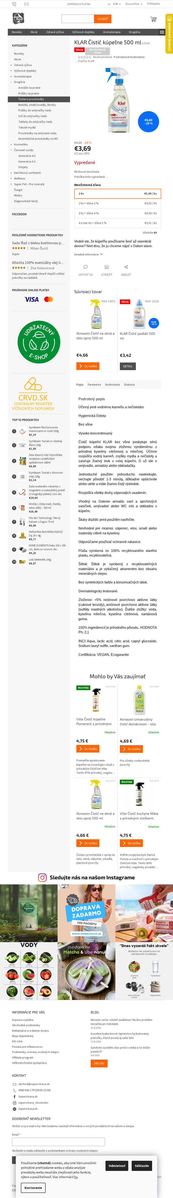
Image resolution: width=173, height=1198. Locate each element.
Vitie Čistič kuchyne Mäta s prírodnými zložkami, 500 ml (137, 816)
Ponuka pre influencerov (25, 1045)
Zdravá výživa (21, 65)
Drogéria (17, 82)
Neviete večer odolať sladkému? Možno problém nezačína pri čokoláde (120, 1020)
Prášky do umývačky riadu (33, 110)
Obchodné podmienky (24, 1023)
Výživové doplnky (23, 71)
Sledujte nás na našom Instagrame (90, 877)
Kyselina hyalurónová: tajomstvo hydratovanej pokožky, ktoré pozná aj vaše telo (118, 1034)
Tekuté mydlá (25, 127)
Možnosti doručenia (85, 172)
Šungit (16, 190)
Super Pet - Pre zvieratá (27, 184)
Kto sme (15, 1039)
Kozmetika (19, 144)
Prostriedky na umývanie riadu (36, 133)
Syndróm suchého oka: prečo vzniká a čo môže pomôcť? (119, 1048)
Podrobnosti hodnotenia (127, 57)
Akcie (15, 59)
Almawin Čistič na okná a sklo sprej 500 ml (94, 815)
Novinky (17, 54)
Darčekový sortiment (25, 173)
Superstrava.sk (26, 1094)
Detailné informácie (85, 254)
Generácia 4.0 (25, 156)
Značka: (84, 61)
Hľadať (101, 19)
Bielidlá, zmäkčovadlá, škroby (35, 105)
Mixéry (16, 195)
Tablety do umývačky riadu (34, 122)
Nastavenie (32, 1188)
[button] (94, 757)
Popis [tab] (78, 385)
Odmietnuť (115, 1166)
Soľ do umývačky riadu (31, 116)
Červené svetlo (22, 150)
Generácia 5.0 (25, 162)
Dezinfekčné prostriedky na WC (36, 139)
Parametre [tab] (92, 385)
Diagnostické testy (24, 201)
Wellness (18, 178)
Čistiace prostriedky (29, 99)
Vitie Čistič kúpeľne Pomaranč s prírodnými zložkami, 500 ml (92, 721)
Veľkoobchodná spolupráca (27, 1061)
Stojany (21, 167)
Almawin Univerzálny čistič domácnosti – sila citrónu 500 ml (136, 722)
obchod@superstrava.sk (32, 1082)
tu (74, 1177)
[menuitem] (15, 32)
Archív (98, 1061)
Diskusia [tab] (128, 385)
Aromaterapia (21, 76)
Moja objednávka (21, 1034)
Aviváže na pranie (28, 88)
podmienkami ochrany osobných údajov (71, 1149)
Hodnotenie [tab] (111, 385)
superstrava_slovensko (32, 1101)
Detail (126, 366)
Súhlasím (140, 1166)
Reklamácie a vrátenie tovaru (28, 1029)
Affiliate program (21, 1055)
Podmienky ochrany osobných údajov (33, 1050)
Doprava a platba (77, 4)
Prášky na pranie (27, 93)
